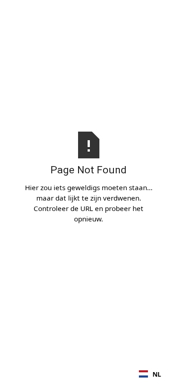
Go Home (88, 241)
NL (156, 374)
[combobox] (150, 374)
